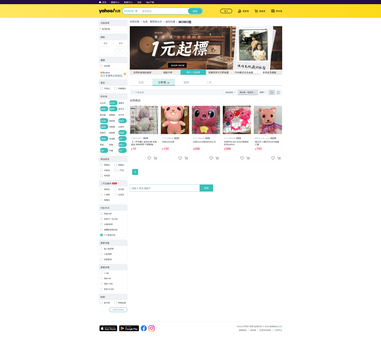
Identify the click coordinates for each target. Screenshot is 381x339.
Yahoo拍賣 (109, 11)
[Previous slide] (256, 120)
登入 (226, 11)
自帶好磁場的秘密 (142, 72)
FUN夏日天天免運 (244, 72)
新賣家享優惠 (269, 72)
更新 (280, 326)
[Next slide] (280, 120)
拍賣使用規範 (265, 330)
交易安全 (278, 330)
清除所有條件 (118, 309)
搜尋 (206, 187)
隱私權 (253, 330)
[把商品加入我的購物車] (155, 158)
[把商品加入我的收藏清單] (149, 158)
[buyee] (113, 74)
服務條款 (243, 330)
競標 (186, 82)
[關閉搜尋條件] (136, 11)
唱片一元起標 (193, 72)
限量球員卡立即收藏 (219, 72)
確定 (120, 50)
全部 (141, 82)
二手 (209, 82)
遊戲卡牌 (167, 72)
